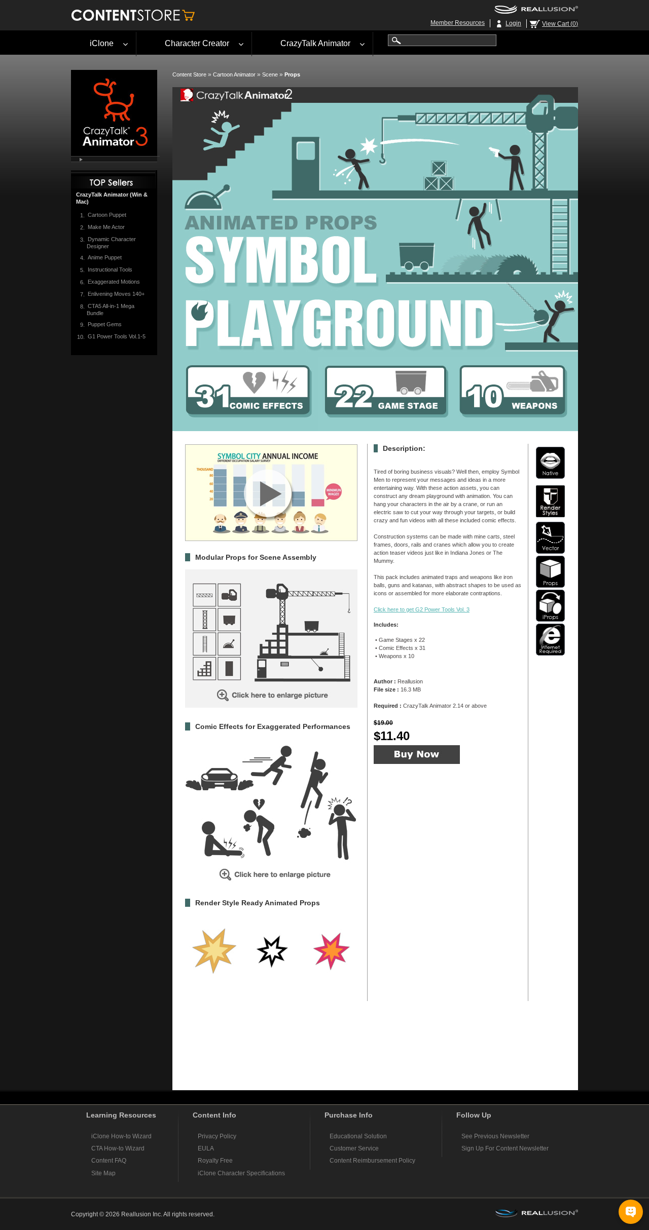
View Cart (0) (560, 23)
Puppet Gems (105, 324)
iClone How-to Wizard (121, 1136)
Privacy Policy (217, 1136)
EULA (206, 1148)
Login (513, 23)
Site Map (103, 1173)
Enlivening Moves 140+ (116, 294)
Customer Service (354, 1148)
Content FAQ (108, 1160)
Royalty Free (215, 1160)
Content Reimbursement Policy (372, 1160)
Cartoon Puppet (107, 215)
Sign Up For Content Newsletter (505, 1148)
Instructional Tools (110, 269)
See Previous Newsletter (495, 1136)
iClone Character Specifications (241, 1173)
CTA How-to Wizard (118, 1148)
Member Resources (457, 22)
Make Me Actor (106, 227)
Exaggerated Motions (114, 282)
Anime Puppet (105, 257)
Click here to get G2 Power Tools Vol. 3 (422, 609)
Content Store (189, 74)
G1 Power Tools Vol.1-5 (117, 336)
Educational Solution (358, 1136)
